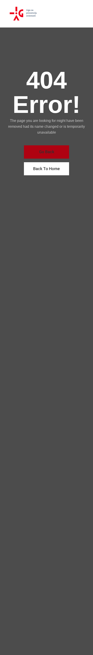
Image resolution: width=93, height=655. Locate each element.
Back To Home (46, 168)
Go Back (46, 151)
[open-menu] (82, 13)
